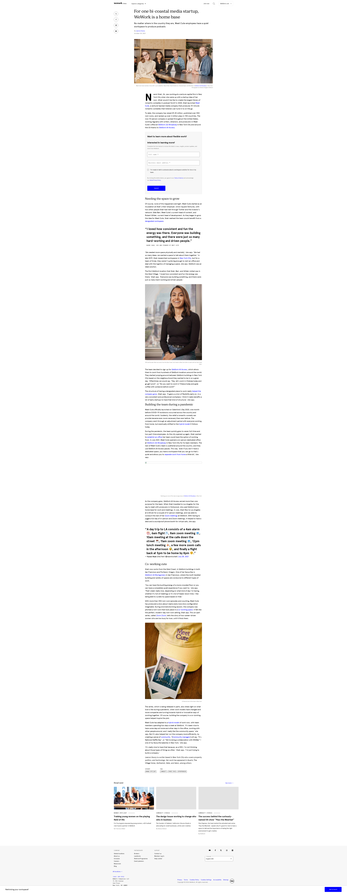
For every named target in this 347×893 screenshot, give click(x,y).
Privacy (179, 880)
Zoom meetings (171, 516)
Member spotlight (151, 771)
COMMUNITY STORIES (163, 813)
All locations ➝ (117, 871)
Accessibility (217, 880)
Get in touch (333, 889)
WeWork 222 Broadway (200, 85)
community (165, 737)
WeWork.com (224, 3)
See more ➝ (229, 783)
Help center (158, 858)
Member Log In (159, 856)
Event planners (139, 861)
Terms (186, 880)
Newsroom (117, 864)
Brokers (136, 853)
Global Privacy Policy (155, 180)
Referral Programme (141, 858)
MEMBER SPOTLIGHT (120, 813)
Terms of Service (178, 178)
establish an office (154, 437)
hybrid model (184, 424)
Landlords (137, 856)
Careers (116, 861)
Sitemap (225, 880)
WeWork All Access (167, 127)
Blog (115, 866)
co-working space (185, 610)
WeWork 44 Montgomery (155, 575)
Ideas (125, 3)
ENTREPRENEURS (182, 771)
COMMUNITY (163, 771)
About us (117, 856)
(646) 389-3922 (118, 876)
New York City (185, 258)
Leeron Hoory (140, 31)
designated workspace (154, 221)
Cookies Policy (194, 880)
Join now (206, 3)
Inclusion (117, 858)
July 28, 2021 (183, 556)
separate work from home (175, 454)
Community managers (181, 737)
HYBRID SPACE (172, 771)
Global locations (119, 853)
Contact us (157, 853)
